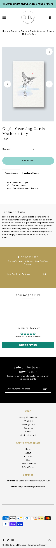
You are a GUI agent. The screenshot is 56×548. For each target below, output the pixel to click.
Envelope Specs (30, 173)
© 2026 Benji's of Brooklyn (14, 545)
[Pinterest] (7, 540)
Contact (28, 456)
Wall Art (28, 431)
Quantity (6, 149)
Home (5, 31)
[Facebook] (3, 540)
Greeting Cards (19, 31)
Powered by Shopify (37, 545)
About (28, 453)
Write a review (28, 345)
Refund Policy (28, 467)
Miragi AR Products (28, 417)
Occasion (28, 428)
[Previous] (7, 83)
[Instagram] (12, 540)
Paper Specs (11, 173)
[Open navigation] (10, 17)
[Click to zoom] (49, 51)
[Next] (49, 83)
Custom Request (28, 435)
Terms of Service (28, 463)
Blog (28, 460)
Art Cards (28, 421)
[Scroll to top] (49, 539)
